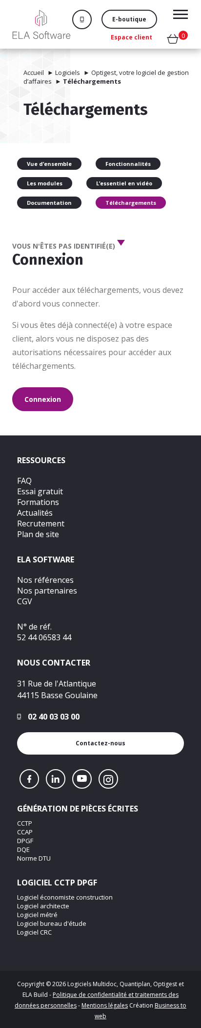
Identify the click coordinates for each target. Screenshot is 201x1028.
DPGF (25, 840)
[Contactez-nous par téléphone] (86, 19)
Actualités (35, 512)
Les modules (44, 183)
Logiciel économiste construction (65, 897)
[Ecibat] (41, 24)
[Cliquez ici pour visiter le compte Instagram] (108, 779)
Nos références (45, 580)
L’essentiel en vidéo (124, 183)
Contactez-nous (100, 743)
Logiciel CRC (34, 932)
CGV (24, 601)
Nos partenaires (47, 590)
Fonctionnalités (128, 163)
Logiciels (67, 72)
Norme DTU (34, 858)
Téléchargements (130, 202)
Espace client (131, 37)
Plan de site (38, 534)
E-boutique (129, 19)
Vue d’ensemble (49, 163)
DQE (23, 849)
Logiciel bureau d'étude (51, 923)
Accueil (33, 72)
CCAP (25, 832)
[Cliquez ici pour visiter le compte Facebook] (29, 779)
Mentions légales (104, 1005)
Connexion (42, 399)
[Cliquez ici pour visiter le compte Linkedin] (55, 779)
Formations (38, 502)
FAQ (24, 480)
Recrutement (40, 523)
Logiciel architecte (43, 906)
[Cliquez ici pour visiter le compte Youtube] (82, 779)
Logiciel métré (37, 914)
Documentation (49, 202)
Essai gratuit (40, 491)
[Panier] (173, 41)
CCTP (24, 823)
